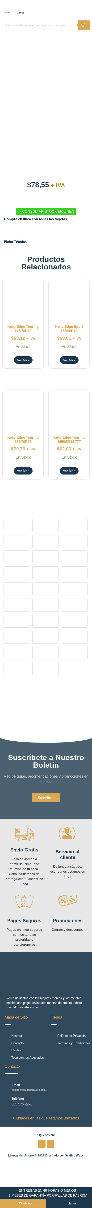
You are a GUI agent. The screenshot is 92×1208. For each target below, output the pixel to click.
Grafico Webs (74, 1155)
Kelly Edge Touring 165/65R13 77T (69, 439)
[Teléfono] (7, 1102)
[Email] (7, 1087)
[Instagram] (50, 1144)
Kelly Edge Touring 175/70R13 (23, 328)
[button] (9, 6)
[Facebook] (42, 1144)
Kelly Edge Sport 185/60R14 (69, 328)
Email (16, 1085)
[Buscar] (84, 25)
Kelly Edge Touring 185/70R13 (23, 439)
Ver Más (23, 360)
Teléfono (18, 1098)
